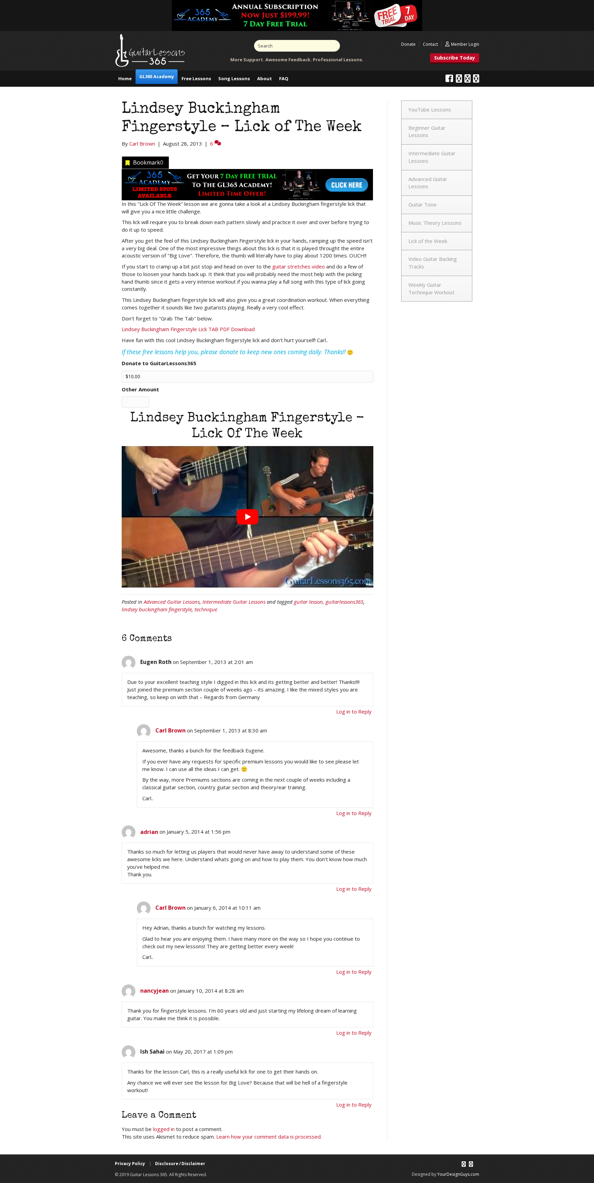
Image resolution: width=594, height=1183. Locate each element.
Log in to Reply (354, 711)
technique (206, 609)
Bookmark (148, 162)
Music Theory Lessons (435, 222)
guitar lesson (308, 601)
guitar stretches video (298, 266)
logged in (164, 1129)
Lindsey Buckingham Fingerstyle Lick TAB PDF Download (188, 329)
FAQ (283, 78)
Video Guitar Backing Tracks (432, 262)
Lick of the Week (427, 240)
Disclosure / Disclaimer (180, 1163)
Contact (430, 44)
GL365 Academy (156, 76)
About (264, 78)
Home (125, 78)
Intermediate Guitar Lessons (233, 601)
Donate (408, 44)
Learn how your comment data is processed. (269, 1136)
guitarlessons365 (344, 601)
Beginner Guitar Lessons (427, 131)
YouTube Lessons (429, 109)
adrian (149, 832)
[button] (454, 58)
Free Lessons (196, 78)
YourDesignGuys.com (458, 1174)
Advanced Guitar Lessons (172, 601)
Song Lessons (234, 78)
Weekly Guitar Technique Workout (431, 288)
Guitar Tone (422, 204)
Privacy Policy (130, 1163)
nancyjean (154, 990)
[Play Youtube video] (247, 517)
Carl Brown (170, 730)
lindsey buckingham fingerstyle (157, 609)
